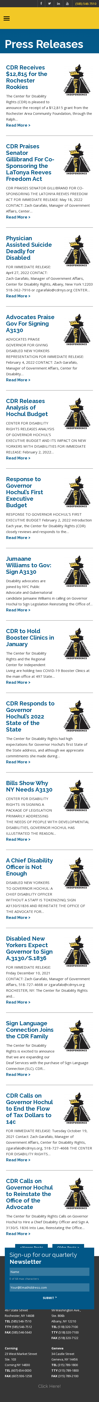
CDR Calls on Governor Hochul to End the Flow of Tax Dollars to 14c (29, 1108)
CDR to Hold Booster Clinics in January (30, 638)
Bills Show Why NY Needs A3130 (29, 786)
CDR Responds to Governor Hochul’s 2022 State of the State (30, 716)
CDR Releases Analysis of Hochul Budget (27, 407)
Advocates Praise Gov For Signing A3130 (30, 324)
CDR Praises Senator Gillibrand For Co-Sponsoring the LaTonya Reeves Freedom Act (30, 162)
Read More (16, 125)
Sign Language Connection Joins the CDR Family (30, 1030)
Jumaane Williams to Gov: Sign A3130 (28, 565)
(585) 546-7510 (85, 3)
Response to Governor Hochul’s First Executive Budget (24, 492)
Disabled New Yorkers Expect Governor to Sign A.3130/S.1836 (29, 948)
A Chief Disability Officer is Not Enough (29, 867)
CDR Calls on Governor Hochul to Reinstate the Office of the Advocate (29, 1194)
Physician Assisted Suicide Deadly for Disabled (29, 248)
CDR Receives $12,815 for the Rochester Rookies (26, 77)
